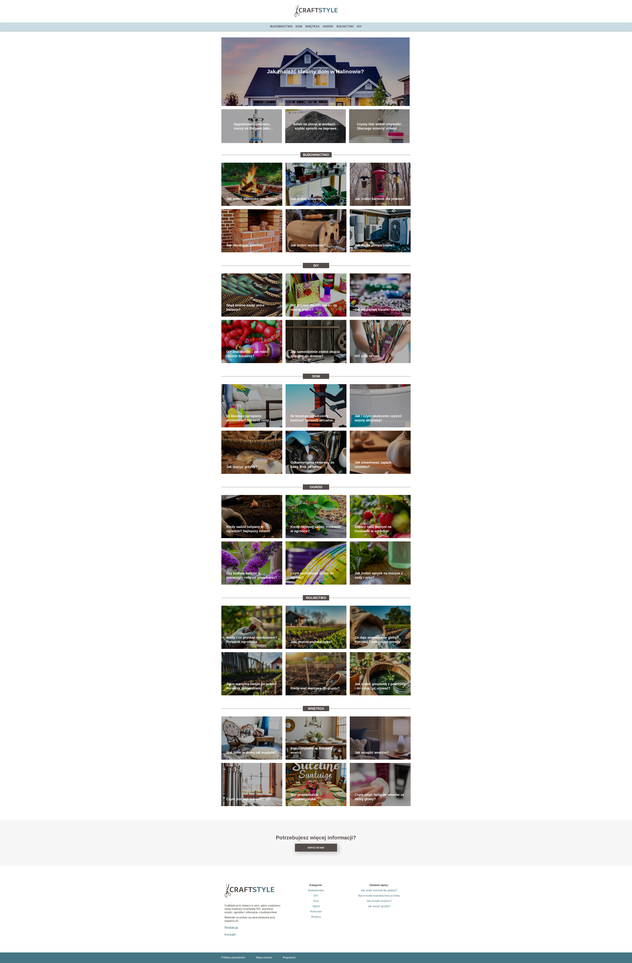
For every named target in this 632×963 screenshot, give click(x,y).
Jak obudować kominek (244, 245)
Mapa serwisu (264, 957)
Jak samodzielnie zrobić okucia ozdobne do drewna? (315, 354)
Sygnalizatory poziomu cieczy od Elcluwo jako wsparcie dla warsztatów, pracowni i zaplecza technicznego (252, 126)
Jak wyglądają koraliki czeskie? (379, 309)
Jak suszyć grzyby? (241, 467)
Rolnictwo (345, 26)
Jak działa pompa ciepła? (374, 245)
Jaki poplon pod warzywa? (311, 642)
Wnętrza (312, 26)
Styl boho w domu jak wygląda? (251, 752)
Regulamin (289, 957)
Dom (299, 26)
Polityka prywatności (233, 957)
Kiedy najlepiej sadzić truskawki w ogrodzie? (315, 529)
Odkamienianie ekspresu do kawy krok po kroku (312, 465)
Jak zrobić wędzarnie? (308, 245)
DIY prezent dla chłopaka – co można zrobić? (313, 307)
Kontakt (230, 934)
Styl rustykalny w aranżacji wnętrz (311, 750)
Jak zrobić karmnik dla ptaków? (380, 199)
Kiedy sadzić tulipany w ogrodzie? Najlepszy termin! (248, 529)
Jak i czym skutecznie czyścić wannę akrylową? (378, 418)
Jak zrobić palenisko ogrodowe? (251, 199)
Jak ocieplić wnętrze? (372, 752)
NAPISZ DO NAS (316, 847)
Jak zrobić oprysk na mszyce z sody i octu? (379, 575)
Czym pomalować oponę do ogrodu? (312, 575)
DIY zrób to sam (367, 356)
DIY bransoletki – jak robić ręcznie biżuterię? (247, 354)
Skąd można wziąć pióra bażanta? (245, 307)
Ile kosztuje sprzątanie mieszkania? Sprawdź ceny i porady (248, 418)
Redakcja (231, 927)
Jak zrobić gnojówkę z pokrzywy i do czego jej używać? (380, 686)
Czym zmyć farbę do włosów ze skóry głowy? (379, 797)
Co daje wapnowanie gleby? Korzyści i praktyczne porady (377, 640)
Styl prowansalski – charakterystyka (305, 797)
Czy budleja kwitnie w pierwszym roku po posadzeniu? (251, 575)
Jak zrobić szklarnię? (307, 199)
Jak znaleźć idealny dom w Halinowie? (315, 71)
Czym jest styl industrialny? (248, 799)
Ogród (328, 26)
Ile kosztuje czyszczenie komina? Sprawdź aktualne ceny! (311, 418)
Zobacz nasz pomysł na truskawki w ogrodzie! (373, 529)
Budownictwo (281, 26)
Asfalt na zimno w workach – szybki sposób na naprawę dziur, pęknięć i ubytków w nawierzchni (315, 126)
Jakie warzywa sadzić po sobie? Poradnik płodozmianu (251, 686)
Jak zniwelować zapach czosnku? (373, 465)
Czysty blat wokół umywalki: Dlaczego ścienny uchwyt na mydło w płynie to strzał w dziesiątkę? (379, 126)
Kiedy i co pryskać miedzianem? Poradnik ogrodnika (251, 640)
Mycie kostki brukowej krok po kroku (379, 895)
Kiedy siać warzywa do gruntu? (315, 688)
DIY (359, 26)
